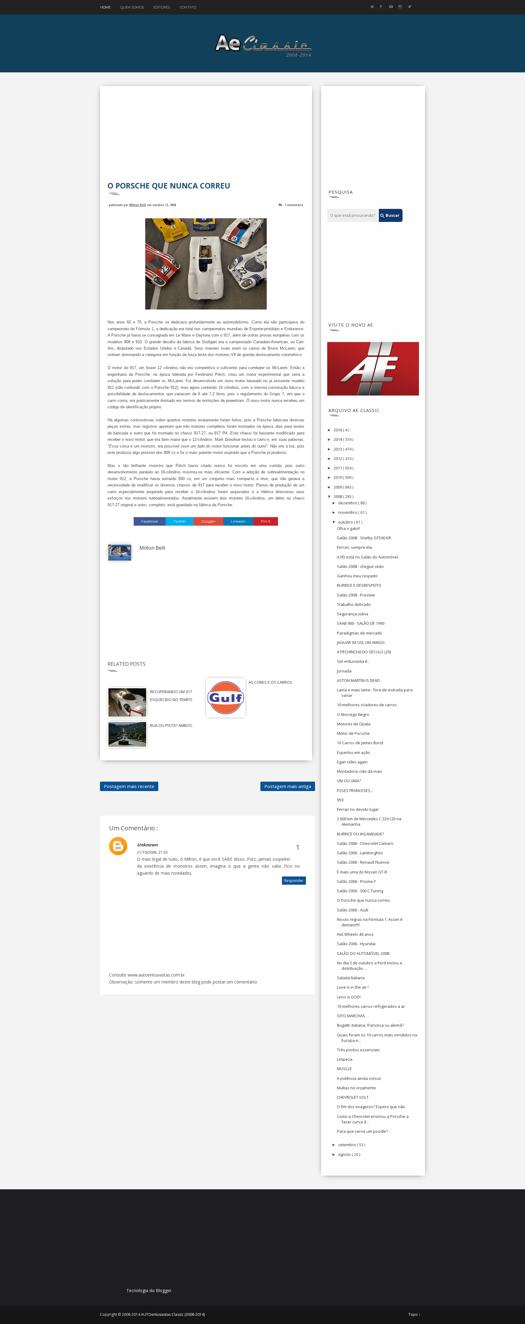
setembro (347, 1144)
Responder (294, 880)
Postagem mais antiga (287, 786)
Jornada (344, 671)
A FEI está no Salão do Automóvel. (368, 557)
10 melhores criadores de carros (367, 704)
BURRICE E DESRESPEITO (359, 585)
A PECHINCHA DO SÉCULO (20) (364, 652)
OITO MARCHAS (351, 1015)
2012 (338, 458)
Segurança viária (352, 614)
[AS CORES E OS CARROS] (225, 697)
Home (105, 7)
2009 (338, 487)
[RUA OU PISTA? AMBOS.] (127, 734)
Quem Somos (132, 7)
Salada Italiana (351, 977)
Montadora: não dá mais (359, 771)
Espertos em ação (353, 752)
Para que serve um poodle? (362, 1131)
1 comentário (293, 204)
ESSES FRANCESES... (355, 790)
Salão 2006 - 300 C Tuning (360, 891)
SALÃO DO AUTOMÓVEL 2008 (363, 953)
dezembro (348, 503)
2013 (338, 449)
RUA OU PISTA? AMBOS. (171, 725)
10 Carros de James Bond (360, 742)
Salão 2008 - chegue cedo (360, 566)
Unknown (147, 845)
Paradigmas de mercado (359, 633)
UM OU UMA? (349, 780)
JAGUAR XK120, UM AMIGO (361, 642)
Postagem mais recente (129, 786)
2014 (338, 439)
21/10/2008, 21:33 (152, 852)
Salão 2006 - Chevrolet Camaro (365, 843)
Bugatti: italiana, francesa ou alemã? (370, 1025)
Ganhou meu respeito (357, 576)
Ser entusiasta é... (353, 661)
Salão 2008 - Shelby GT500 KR (364, 538)
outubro (346, 522)
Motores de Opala (353, 724)
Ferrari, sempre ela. (355, 547)
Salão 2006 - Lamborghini (360, 853)
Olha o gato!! (348, 528)
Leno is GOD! (349, 997)
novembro (348, 512)
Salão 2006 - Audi (352, 910)
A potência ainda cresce (359, 1078)
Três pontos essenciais (358, 1050)
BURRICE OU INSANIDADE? (360, 834)
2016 (338, 430)
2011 (338, 468)
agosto (345, 1154)
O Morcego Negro (353, 714)
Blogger (163, 1290)
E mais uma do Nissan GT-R (362, 872)
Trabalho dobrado (354, 604)
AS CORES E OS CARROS (270, 682)
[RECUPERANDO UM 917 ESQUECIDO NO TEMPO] (127, 701)
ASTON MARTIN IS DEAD (358, 680)
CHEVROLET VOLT (353, 1097)
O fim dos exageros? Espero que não (371, 1106)
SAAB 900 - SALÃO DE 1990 (360, 623)
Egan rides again (352, 762)
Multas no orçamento (356, 1088)
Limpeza (344, 1059)
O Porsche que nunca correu (363, 900)
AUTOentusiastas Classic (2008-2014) (173, 1314)
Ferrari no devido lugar (358, 809)
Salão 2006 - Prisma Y (356, 881)
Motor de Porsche (353, 733)
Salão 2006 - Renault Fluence (363, 862)
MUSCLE (344, 1068)
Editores (161, 7)
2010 (338, 477)
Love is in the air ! (353, 987)
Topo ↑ (414, 1314)
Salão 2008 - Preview (356, 595)
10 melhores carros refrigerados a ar (371, 1006)
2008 (338, 496)
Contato (188, 7)
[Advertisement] (206, 137)
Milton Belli (137, 204)
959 (340, 800)
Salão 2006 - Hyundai (356, 943)
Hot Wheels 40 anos (355, 934)
